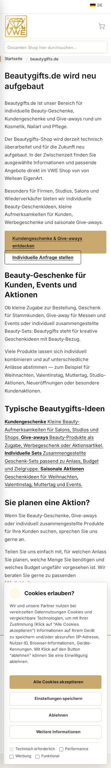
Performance (76, 748)
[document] (55, 673)
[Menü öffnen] (7, 7)
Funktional (50, 756)
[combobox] (49, 47)
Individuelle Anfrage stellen (42, 257)
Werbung (23, 756)
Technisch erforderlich (35, 748)
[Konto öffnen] (87, 26)
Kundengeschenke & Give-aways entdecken (47, 242)
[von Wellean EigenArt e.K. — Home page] (13, 26)
